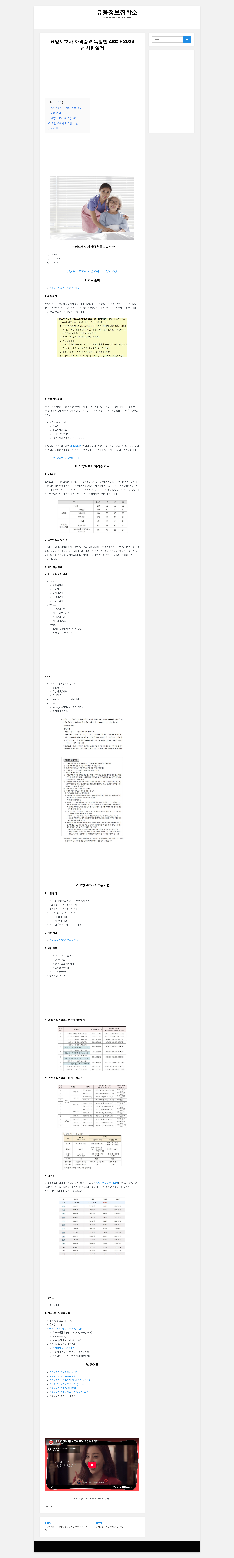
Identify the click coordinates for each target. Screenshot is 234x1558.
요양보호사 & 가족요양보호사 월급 (65, 288)
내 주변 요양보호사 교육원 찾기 (64, 458)
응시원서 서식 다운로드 (64, 1348)
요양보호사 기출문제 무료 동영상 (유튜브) (69, 1392)
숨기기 (58, 102)
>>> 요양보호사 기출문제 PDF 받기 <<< (92, 271)
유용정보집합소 (117, 12)
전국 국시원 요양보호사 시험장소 (64, 940)
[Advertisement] (92, 77)
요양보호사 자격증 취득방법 (62, 1376)
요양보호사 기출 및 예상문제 (62, 1388)
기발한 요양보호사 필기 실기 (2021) (66, 1384)
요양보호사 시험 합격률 (107, 1183)
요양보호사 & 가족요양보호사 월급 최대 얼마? (71, 1380)
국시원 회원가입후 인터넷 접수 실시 (66, 1329)
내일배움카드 (76, 446)
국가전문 (56, 1506)
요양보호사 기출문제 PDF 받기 (63, 1372)
